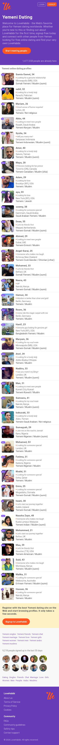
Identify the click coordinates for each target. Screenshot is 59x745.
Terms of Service (12, 702)
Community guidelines (14, 724)
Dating (5, 677)
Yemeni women (9, 640)
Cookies (7, 709)
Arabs (25, 680)
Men (13, 680)
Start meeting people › (16, 50)
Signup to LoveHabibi (16, 621)
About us (8, 698)
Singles (12, 677)
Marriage (34, 677)
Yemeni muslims (9, 643)
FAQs (6, 721)
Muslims (33, 680)
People (19, 680)
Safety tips (9, 728)
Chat (27, 677)
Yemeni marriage (9, 637)
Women (5, 680)
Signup (51, 4)
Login (41, 4)
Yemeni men (22, 640)
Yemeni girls (36, 637)
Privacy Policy (10, 706)
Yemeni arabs (36, 640)
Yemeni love (24, 637)
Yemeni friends (24, 634)
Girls (47, 677)
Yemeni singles (9, 634)
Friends (20, 677)
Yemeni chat (37, 634)
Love (41, 677)
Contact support (12, 732)
